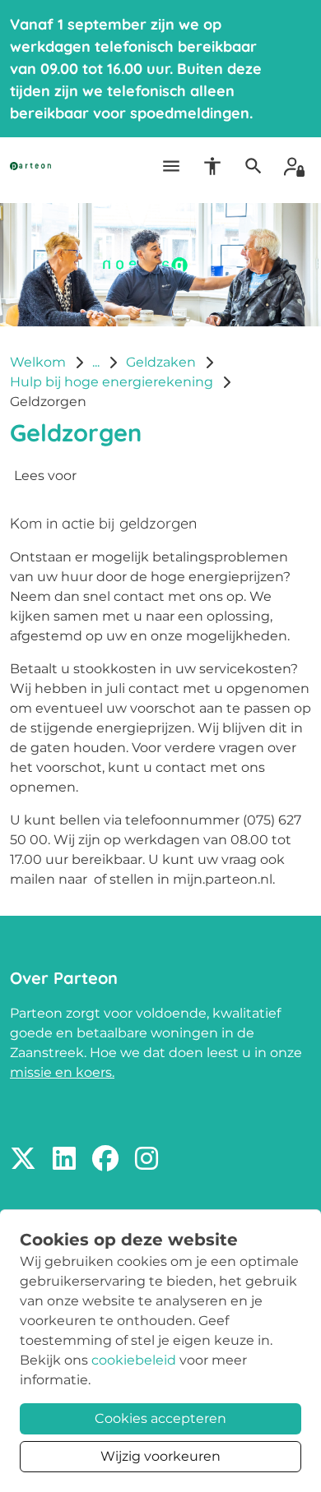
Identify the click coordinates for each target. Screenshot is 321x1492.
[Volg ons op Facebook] (105, 1159)
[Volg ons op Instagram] (146, 1159)
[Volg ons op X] (23, 1159)
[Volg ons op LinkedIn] (64, 1159)
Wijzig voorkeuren (160, 1456)
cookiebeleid (133, 1360)
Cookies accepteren (160, 1418)
